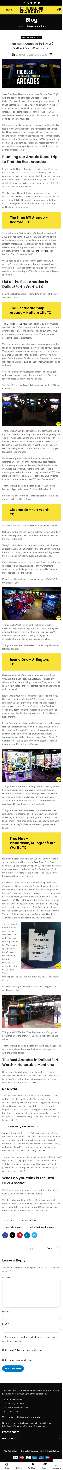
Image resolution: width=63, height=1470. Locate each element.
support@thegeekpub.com (16, 1407)
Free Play (38, 862)
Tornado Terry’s (10, 1133)
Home (20, 26)
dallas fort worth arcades (42, 1227)
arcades (9, 1220)
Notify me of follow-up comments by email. (23, 1350)
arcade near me (49, 128)
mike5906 (20, 54)
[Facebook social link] (24, 3)
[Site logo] (32, 9)
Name (5, 1311)
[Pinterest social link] (31, 3)
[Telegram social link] (39, 3)
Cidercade (42, 525)
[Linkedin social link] (35, 3)
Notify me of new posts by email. (18, 1360)
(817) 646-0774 (11, 1411)
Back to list (31, 1248)
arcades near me (28, 1220)
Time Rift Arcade (42, 250)
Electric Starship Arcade (18, 323)
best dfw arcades (14, 1227)
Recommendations (36, 26)
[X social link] (28, 3)
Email (5, 1324)
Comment (7, 1277)
